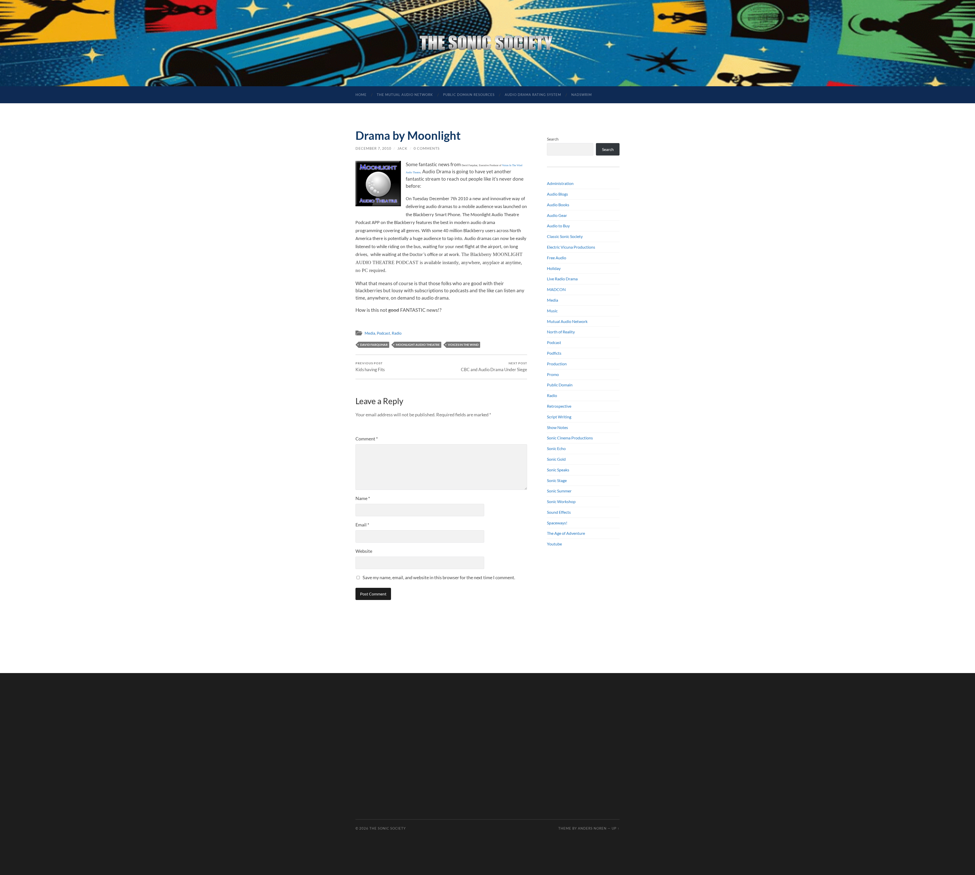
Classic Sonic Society (565, 236)
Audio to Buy (558, 225)
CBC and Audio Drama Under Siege (494, 366)
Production (557, 363)
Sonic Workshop (561, 501)
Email (362, 524)
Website (363, 551)
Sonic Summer (559, 490)
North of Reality (561, 331)
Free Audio (556, 257)
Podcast (383, 333)
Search (553, 138)
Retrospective (559, 406)
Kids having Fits (370, 366)
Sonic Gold (556, 459)
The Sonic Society (387, 828)
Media (370, 333)
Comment (366, 438)
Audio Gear (557, 215)
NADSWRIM (581, 95)
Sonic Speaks (558, 469)
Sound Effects (559, 512)
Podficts (554, 353)
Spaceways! (557, 522)
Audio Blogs (557, 194)
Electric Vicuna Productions (571, 247)
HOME (361, 95)
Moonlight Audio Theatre (418, 345)
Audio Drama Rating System (533, 95)
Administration (560, 183)
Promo (553, 374)
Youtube (554, 543)
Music (552, 310)
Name (362, 498)
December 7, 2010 (373, 148)
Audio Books (558, 204)
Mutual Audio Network (567, 321)
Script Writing (559, 416)
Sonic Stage (557, 480)
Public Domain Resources (469, 95)
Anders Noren (592, 828)
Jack (402, 148)
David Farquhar (374, 345)
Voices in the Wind (463, 345)
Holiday (554, 268)
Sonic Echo (556, 448)
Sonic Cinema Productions (570, 437)
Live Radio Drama (562, 278)
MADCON (556, 289)
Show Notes (557, 427)
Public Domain (560, 384)
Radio (396, 333)
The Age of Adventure (566, 533)
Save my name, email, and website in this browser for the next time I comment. (439, 577)
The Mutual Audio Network (405, 95)
